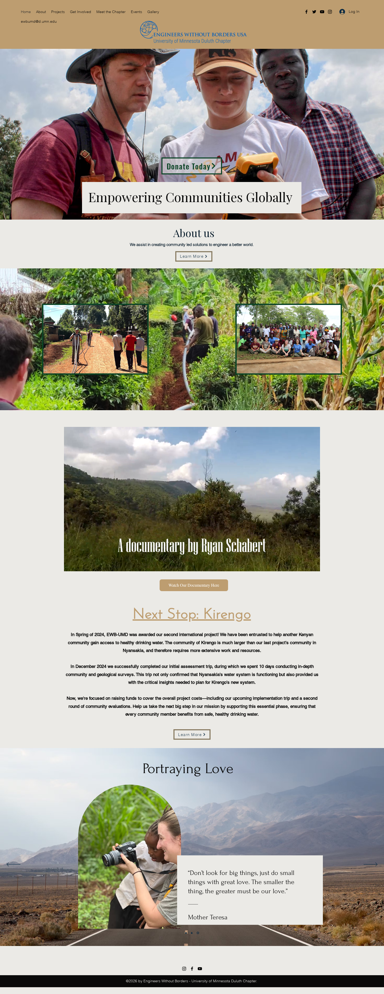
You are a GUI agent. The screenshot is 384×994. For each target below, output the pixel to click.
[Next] (370, 864)
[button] (58, 12)
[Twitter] (314, 11)
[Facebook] (306, 11)
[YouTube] (322, 11)
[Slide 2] (192, 933)
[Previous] (13, 864)
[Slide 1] (186, 933)
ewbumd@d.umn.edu (39, 21)
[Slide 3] (198, 933)
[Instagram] (330, 11)
